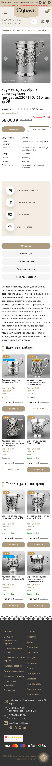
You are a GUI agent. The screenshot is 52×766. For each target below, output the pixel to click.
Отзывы (31, 631)
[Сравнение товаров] (42, 21)
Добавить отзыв (26, 261)
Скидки (30, 642)
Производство (34, 684)
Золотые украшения (14, 671)
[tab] (25, 81)
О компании (9, 690)
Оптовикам (32, 652)
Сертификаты (33, 673)
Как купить (32, 657)
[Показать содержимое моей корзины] (46, 11)
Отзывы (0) (26, 253)
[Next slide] (46, 59)
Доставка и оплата (26, 269)
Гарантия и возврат (26, 277)
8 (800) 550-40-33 (11, 19)
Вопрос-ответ (34, 689)
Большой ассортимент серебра (10, 640)
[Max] (49, 2)
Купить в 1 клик (39, 129)
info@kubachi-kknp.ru (19, 723)
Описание (26, 246)
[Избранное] (47, 21)
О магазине (32, 647)
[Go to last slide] (6, 59)
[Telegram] (40, 2)
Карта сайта (33, 694)
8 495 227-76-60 (17, 718)
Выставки (31, 678)
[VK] (24, 728)
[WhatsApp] (44, 2)
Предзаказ (38, 408)
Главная (8, 631)
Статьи (30, 668)
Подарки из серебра (14, 676)
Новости (31, 637)
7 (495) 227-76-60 (11, 23)
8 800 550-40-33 (17, 715)
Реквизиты (32, 663)
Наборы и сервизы (13, 666)
